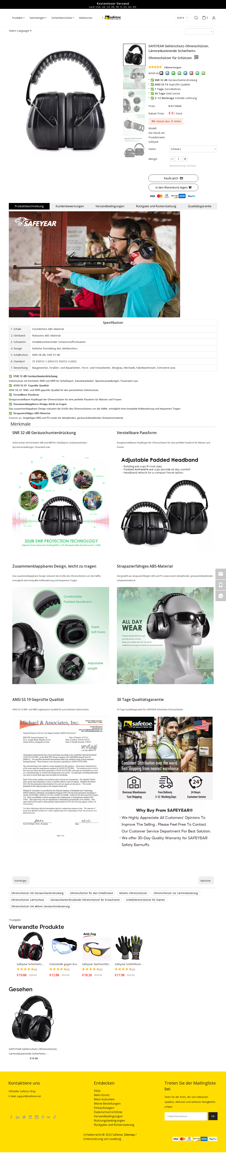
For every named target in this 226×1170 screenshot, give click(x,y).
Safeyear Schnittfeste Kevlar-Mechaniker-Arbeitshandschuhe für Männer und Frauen (129, 964)
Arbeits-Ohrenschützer (133, 893)
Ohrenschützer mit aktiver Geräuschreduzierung (40, 906)
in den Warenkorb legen (171, 187)
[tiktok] (56, 1117)
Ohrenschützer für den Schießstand (91, 893)
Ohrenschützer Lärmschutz (27, 899)
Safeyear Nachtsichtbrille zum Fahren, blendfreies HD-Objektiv (96, 964)
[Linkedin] (18, 1117)
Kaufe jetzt (171, 178)
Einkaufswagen (104, 1108)
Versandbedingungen (110, 206)
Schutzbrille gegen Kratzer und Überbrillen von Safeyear (64, 964)
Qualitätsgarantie (199, 206)
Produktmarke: (156, 137)
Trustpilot (15, 920)
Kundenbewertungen (70, 206)
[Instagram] (37, 1117)
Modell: (152, 128)
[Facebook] (11, 1117)
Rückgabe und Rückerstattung (156, 206)
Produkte (17, 17)
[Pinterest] (43, 1117)
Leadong (115, 1139)
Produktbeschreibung (29, 206)
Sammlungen (36, 17)
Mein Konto (101, 1095)
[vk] (50, 1117)
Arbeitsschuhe (87, 17)
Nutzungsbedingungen (109, 1120)
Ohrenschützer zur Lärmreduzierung (176, 893)
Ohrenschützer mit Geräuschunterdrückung (37, 893)
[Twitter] (24, 1117)
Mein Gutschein (104, 1099)
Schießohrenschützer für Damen (145, 899)
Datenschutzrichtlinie (108, 1112)
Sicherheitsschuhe (62, 17)
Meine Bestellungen (107, 1103)
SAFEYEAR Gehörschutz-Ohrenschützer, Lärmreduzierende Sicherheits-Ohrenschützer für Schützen (33, 1051)
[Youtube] (31, 1117)
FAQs (97, 1091)
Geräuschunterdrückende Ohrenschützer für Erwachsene (85, 899)
